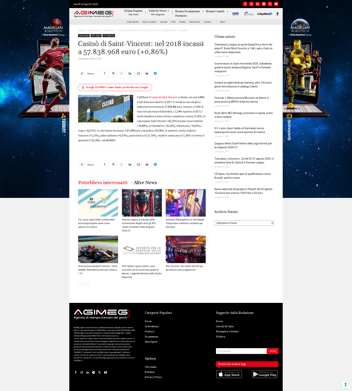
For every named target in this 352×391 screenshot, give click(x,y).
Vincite (163, 21)
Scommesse (94, 30)
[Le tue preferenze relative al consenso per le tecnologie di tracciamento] (345, 384)
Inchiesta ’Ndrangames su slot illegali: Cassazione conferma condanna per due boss (185, 223)
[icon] (229, 377)
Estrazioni (194, 21)
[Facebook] (245, 4)
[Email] (138, 73)
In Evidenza (109, 35)
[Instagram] (251, 4)
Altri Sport (109, 30)
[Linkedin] (257, 4)
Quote (207, 21)
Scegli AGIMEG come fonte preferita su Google (117, 87)
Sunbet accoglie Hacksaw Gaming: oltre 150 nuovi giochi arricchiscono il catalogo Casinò (243, 84)
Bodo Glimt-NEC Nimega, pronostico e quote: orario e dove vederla (243, 115)
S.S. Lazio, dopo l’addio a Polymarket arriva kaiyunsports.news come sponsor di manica (96, 223)
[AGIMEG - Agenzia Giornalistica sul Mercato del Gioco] (94, 14)
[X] (270, 4)
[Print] (146, 73)
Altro (222, 21)
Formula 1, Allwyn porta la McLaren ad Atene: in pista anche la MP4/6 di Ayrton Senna (241, 99)
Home (81, 30)
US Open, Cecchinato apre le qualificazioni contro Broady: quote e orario (242, 175)
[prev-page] (80, 284)
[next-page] (86, 284)
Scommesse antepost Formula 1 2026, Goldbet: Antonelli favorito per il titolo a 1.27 (98, 270)
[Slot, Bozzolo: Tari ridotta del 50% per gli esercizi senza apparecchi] (186, 249)
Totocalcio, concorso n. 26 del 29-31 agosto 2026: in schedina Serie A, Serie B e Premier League (244, 160)
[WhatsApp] (121, 73)
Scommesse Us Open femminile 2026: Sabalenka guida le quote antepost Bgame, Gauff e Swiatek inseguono (243, 67)
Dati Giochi (133, 21)
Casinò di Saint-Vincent (164, 97)
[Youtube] (276, 4)
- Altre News (144, 183)
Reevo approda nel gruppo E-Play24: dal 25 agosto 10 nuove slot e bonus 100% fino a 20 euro (243, 191)
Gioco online (149, 21)
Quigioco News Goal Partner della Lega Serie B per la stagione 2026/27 (243, 145)
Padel (182, 21)
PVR (173, 21)
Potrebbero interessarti (102, 183)
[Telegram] (264, 4)
